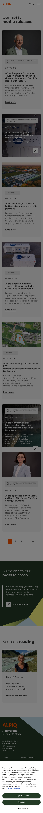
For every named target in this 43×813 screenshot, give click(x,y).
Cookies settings (21, 808)
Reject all (21, 802)
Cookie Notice (14, 789)
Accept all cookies (21, 796)
